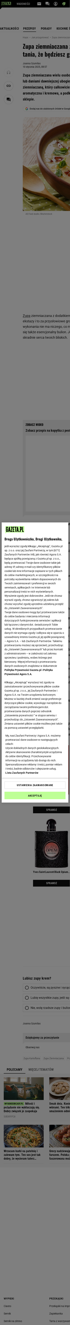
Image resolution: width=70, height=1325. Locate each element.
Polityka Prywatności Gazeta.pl (22, 670)
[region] (35, 662)
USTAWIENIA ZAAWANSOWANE (35, 785)
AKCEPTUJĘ (35, 795)
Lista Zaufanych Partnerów (21, 772)
